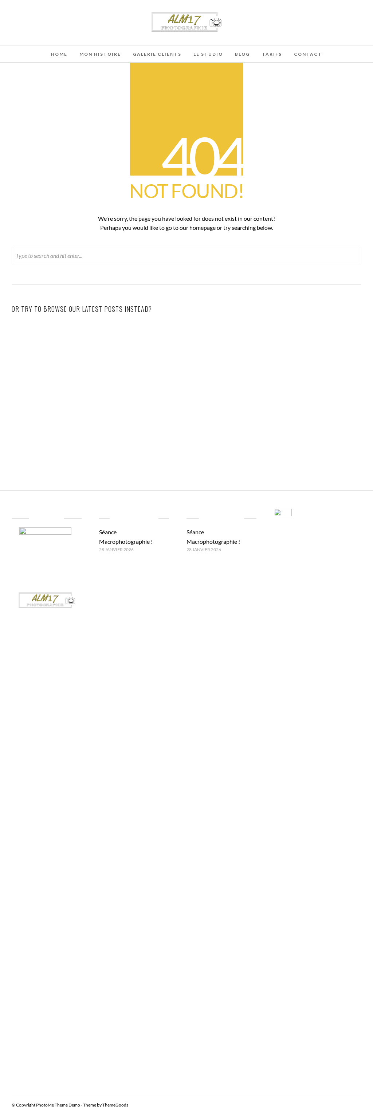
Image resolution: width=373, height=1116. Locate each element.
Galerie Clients (157, 54)
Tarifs (272, 54)
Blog (242, 54)
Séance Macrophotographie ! (67, 401)
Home (59, 54)
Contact (308, 54)
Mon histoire (100, 54)
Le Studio (208, 54)
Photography (97, 412)
